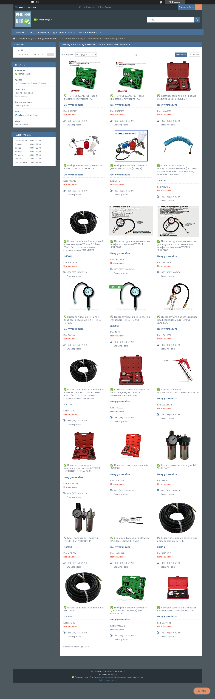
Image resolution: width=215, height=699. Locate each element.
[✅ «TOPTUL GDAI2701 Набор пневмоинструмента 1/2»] (84, 76)
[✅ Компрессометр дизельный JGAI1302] (131, 445)
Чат (204, 691)
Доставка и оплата (64, 32)
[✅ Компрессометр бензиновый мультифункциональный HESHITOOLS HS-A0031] (131, 370)
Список (195, 54)
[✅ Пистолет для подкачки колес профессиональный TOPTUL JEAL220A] (131, 221)
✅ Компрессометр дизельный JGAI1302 (129, 466)
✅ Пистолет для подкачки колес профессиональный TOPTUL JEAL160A (177, 319)
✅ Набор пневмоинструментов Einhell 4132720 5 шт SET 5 (82, 167)
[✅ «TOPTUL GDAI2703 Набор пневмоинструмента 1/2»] (131, 76)
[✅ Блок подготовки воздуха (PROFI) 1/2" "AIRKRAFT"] (84, 518)
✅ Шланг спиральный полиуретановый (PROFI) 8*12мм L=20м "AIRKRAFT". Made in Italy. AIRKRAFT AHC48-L (177, 170)
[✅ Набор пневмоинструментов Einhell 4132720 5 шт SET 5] (84, 145)
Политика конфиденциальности (128, 677)
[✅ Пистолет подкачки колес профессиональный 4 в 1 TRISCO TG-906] (84, 297)
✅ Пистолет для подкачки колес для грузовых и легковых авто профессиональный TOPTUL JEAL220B (177, 246)
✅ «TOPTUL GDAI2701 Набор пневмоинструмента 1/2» (80, 97)
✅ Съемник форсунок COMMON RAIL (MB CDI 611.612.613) (129, 539)
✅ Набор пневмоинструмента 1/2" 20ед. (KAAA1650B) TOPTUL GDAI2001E (128, 610)
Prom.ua (121, 672)
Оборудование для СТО (49, 38)
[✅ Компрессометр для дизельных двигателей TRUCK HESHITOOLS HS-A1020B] (84, 445)
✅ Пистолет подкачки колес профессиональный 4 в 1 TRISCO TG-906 (82, 319)
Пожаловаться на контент (101, 677)
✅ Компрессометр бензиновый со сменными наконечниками (176, 609)
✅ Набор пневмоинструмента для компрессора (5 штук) (128, 167)
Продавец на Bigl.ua (108, 674)
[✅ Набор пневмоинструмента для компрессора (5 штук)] (131, 145)
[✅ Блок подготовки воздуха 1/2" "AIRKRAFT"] (178, 445)
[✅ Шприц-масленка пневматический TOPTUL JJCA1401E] (178, 370)
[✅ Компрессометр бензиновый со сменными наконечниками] (178, 588)
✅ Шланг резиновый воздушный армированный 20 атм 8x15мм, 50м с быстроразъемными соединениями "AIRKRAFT (83, 394)
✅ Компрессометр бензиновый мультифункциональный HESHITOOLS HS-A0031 (129, 392)
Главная (19, 32)
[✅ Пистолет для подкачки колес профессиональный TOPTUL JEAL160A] (178, 297)
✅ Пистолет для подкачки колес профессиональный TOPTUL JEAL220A (130, 244)
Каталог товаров (88, 32)
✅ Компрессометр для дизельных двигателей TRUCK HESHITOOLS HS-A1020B (81, 467)
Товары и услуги (25, 38)
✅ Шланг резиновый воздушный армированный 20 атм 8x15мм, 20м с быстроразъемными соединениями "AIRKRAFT (83, 246)
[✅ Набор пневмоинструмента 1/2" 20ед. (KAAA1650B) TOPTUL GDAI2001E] (131, 588)
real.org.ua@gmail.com (28, 115)
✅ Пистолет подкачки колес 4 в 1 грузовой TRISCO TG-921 (130, 318)
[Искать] (197, 19)
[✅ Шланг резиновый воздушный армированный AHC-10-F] (178, 518)
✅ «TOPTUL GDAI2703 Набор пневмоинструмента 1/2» (127, 97)
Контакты (43, 32)
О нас (31, 32)
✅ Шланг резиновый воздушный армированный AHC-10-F (177, 539)
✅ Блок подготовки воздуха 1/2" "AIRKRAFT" (177, 466)
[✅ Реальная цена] (23, 19)
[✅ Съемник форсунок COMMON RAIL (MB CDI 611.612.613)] (131, 518)
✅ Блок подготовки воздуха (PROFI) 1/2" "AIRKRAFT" (81, 539)
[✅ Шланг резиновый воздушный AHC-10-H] (84, 588)
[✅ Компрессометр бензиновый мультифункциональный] (178, 76)
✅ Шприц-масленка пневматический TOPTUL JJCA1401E (178, 391)
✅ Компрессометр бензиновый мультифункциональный (176, 97)
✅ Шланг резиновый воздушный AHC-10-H (83, 609)
